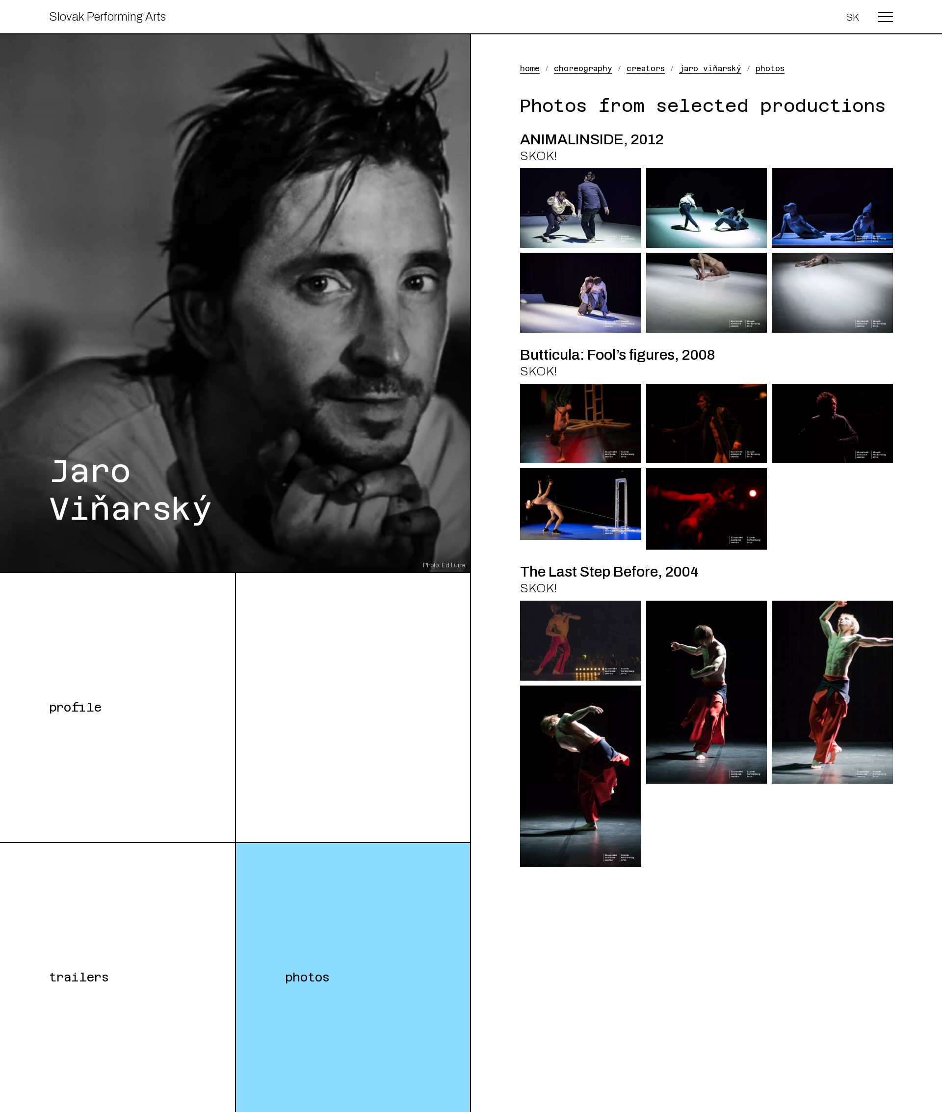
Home (530, 68)
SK (852, 17)
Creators (646, 68)
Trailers (79, 977)
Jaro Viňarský (710, 68)
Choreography (583, 68)
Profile (75, 708)
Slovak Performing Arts (107, 17)
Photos (307, 977)
